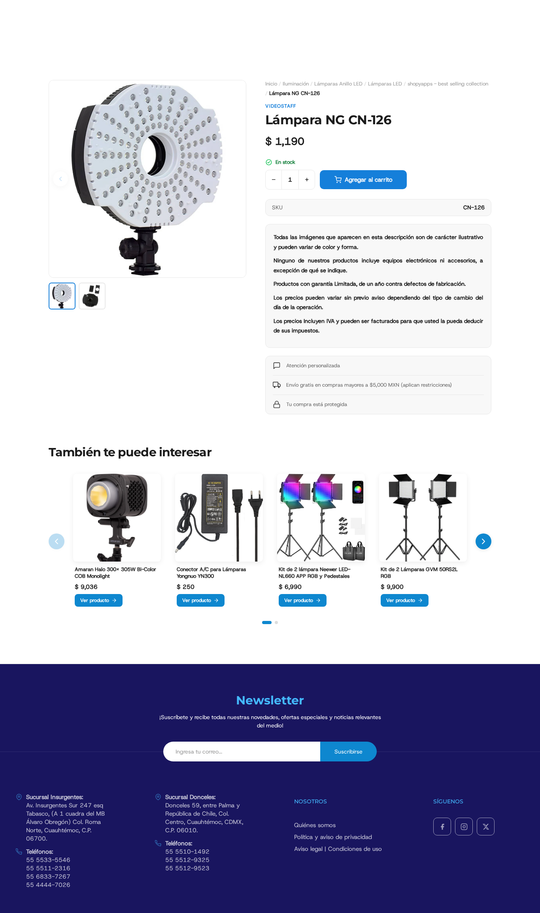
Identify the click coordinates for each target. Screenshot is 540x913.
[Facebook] (442, 826)
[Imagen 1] (62, 296)
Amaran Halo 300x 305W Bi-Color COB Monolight (115, 572)
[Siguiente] (483, 541)
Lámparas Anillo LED (338, 83)
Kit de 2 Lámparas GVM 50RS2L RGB (419, 572)
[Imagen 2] (92, 296)
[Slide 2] (276, 622)
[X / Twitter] (486, 826)
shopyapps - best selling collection (448, 83)
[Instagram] (464, 826)
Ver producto (94, 600)
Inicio (271, 83)
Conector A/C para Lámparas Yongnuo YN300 (211, 572)
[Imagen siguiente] (234, 178)
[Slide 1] (267, 622)
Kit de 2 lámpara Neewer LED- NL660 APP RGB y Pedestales (314, 572)
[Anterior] (56, 541)
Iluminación (296, 83)
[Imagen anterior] (60, 178)
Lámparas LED (385, 83)
